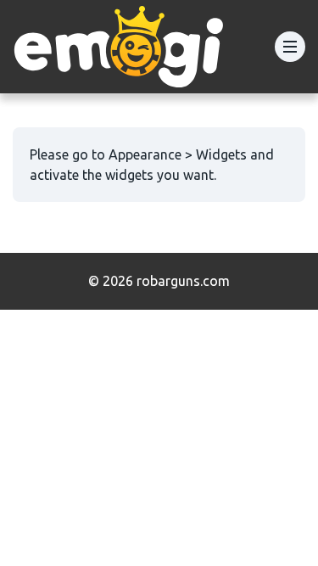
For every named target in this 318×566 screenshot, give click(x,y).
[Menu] (290, 46)
